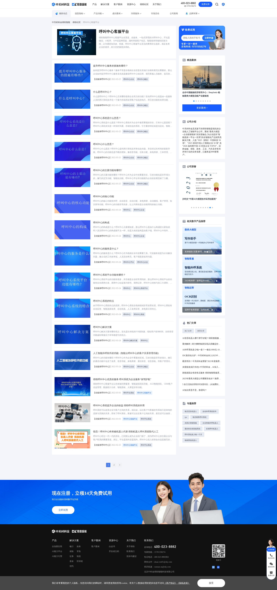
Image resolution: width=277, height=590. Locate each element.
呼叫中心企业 (128, 79)
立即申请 (209, 38)
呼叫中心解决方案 (130, 341)
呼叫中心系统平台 (141, 288)
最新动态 (63, 13)
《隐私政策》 (183, 583)
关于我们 (157, 4)
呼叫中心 (126, 210)
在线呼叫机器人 (212, 429)
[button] (193, 101)
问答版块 (135, 13)
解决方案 (105, 4)
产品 (94, 4)
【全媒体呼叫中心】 (102, 79)
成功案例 (116, 13)
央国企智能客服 (191, 423)
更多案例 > (202, 108)
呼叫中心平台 (128, 262)
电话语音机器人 (191, 411)
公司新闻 (174, 13)
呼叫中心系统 (139, 314)
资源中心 (131, 4)
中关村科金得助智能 (61, 22)
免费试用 (205, 4)
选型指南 (79, 13)
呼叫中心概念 (142, 79)
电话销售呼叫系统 (199, 417)
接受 (211, 583)
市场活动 (155, 13)
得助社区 (144, 4)
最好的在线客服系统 (192, 429)
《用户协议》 (170, 583)
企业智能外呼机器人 (210, 423)
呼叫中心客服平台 (91, 22)
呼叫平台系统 (128, 393)
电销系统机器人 (191, 440)
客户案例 (118, 4)
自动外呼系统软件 (209, 411)
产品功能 (98, 13)
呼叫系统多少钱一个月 (193, 435)
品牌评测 (193, 13)
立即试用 (63, 510)
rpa (186, 417)
